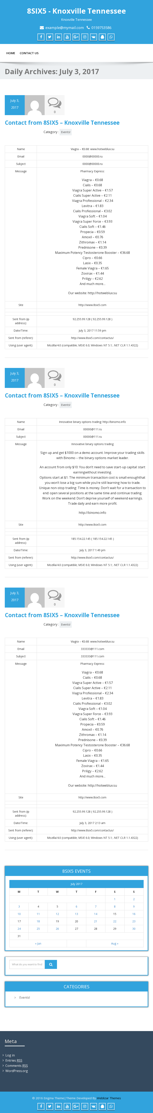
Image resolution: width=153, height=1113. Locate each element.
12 (57, 914)
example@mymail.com (64, 27)
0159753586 (101, 27)
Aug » (114, 943)
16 (133, 914)
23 (133, 921)
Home (10, 53)
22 (114, 921)
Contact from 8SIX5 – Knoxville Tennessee (62, 122)
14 (95, 914)
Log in (10, 1055)
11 (38, 914)
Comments (16, 1065)
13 (76, 914)
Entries (13, 1060)
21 (95, 921)
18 (38, 921)
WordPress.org (16, 1071)
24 (19, 929)
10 (19, 914)
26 (57, 929)
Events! (65, 132)
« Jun (38, 943)
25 (38, 929)
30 (133, 929)
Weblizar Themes (109, 1098)
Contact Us (29, 53)
